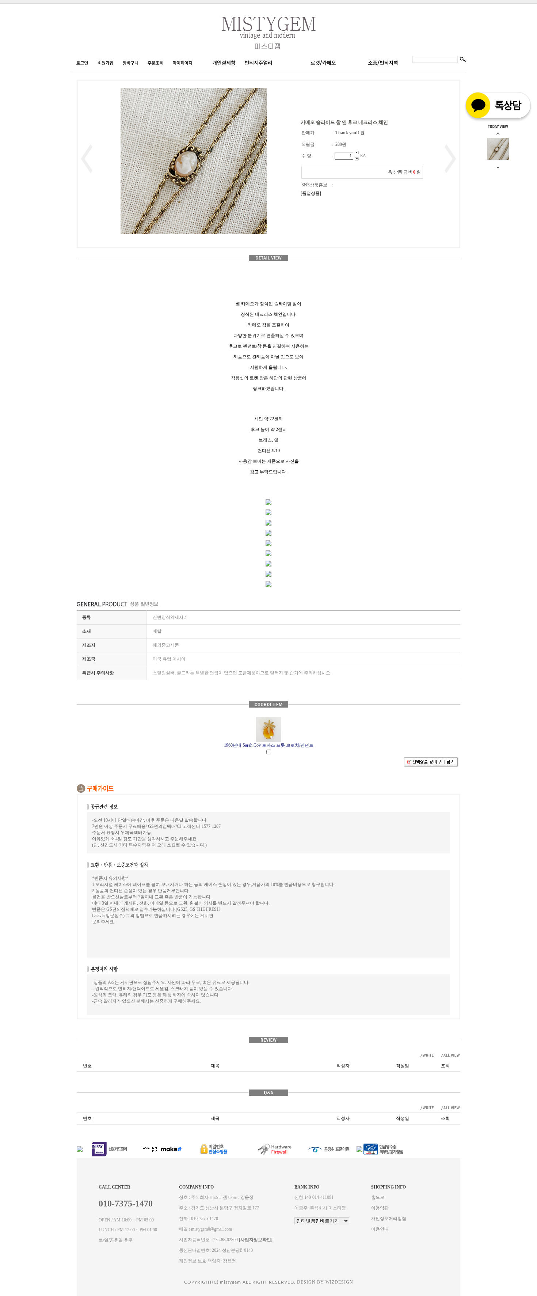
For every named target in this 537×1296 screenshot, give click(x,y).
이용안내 (380, 1229)
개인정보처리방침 (388, 1218)
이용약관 (380, 1207)
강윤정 (229, 1260)
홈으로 (377, 1197)
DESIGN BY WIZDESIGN (325, 1282)
